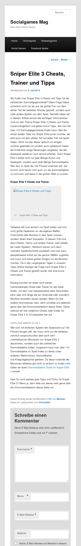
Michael (61, 399)
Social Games (18, 48)
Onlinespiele (29, 40)
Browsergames (49, 40)
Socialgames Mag (29, 21)
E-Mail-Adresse (26, 515)
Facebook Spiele (39, 48)
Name (22, 496)
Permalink (44, 402)
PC (50, 399)
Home (14, 40)
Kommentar (24, 449)
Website (21, 533)
